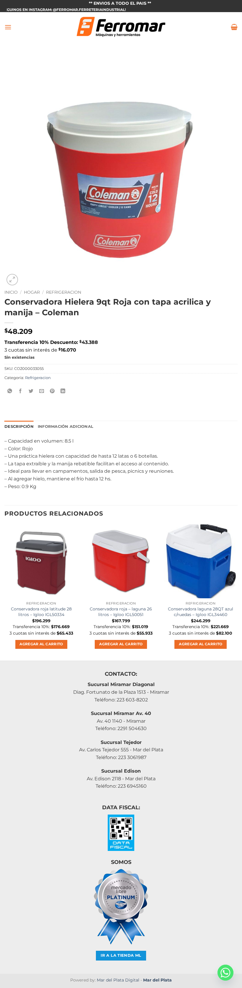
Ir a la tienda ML (121, 955)
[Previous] (4, 592)
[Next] (237, 592)
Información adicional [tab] (65, 426)
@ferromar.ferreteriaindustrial (75, 9)
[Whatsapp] (225, 973)
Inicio (11, 292)
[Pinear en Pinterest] (52, 391)
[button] (8, 27)
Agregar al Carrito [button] (41, 644)
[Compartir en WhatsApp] (10, 391)
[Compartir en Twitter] (31, 391)
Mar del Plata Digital (118, 980)
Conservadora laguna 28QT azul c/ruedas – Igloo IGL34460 (200, 611)
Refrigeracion (63, 292)
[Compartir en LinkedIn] (63, 391)
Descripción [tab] (19, 426)
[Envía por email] (42, 391)
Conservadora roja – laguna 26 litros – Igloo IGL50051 (121, 611)
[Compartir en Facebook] (20, 391)
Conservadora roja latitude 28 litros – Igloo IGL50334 (41, 611)
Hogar (32, 292)
